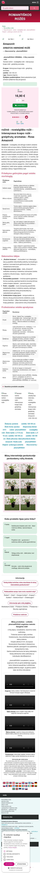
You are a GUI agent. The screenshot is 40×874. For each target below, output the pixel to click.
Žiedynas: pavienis (11, 424)
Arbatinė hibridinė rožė (7, 803)
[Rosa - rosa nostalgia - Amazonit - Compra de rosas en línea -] (20, 786)
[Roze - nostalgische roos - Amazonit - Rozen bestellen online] (26, 786)
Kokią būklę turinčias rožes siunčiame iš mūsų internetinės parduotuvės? (20, 583)
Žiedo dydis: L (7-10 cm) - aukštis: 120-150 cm (20, 434)
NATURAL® (35, 831)
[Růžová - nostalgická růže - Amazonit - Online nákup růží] (32, 783)
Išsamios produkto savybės (14, 386)
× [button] (27, 833)
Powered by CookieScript (16, 870)
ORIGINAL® (4, 824)
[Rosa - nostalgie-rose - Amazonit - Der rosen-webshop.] (36, 783)
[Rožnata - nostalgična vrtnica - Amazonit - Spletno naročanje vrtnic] (26, 783)
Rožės (3, 26)
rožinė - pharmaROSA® (18, 430)
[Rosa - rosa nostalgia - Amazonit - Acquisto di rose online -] (23, 786)
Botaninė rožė (4, 813)
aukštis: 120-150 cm (28, 424)
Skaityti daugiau (12, 847)
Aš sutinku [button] (9, 864)
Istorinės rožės (5, 801)
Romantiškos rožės (9, 28)
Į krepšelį (21, 105)
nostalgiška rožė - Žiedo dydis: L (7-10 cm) (20, 431)
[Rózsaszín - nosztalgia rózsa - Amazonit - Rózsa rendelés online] (7, 783)
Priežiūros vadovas (20, 614)
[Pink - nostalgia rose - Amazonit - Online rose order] (10, 783)
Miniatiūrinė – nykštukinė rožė (8, 809)
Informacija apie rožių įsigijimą (20, 603)
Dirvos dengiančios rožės (7, 811)
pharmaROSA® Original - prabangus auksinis (19, 443)
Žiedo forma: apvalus (12, 427)
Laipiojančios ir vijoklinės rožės (9, 808)
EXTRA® (17, 828)
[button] (16, 868)
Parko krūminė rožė (6, 806)
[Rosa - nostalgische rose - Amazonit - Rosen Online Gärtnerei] (13, 783)
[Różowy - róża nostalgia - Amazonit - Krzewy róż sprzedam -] (20, 783)
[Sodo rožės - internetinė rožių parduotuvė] (34, 8)
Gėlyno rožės (4, 804)
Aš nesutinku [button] (21, 864)
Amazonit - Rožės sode (13, 442)
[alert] (16, 851)
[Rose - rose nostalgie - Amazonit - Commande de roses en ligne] (7, 786)
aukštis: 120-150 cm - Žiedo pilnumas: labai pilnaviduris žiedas (20, 437)
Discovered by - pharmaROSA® (26, 446)
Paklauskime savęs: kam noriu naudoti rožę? (20, 591)
